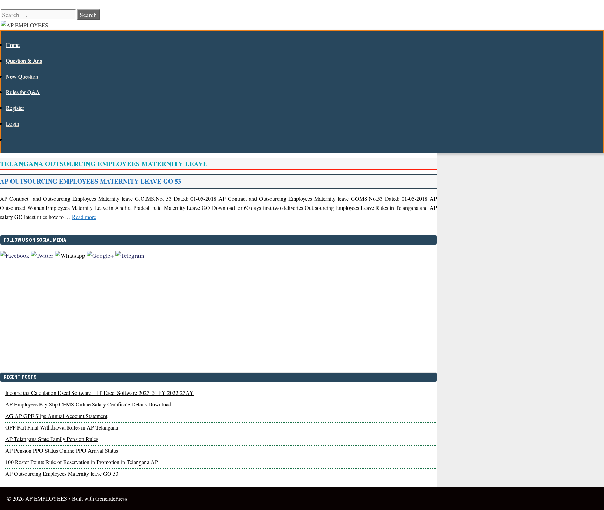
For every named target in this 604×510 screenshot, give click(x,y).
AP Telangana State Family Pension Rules (51, 438)
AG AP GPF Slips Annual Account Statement (56, 415)
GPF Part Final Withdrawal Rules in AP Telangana (61, 427)
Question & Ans (24, 60)
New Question (22, 76)
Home (13, 44)
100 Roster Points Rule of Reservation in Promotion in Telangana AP (81, 462)
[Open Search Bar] (9, 139)
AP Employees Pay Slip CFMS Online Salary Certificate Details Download (88, 404)
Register (15, 107)
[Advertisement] (218, 319)
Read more (84, 216)
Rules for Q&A (23, 91)
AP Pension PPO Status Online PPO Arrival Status (61, 450)
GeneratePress (111, 498)
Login (12, 123)
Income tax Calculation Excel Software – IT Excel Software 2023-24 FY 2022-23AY (99, 392)
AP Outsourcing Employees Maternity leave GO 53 (90, 181)
